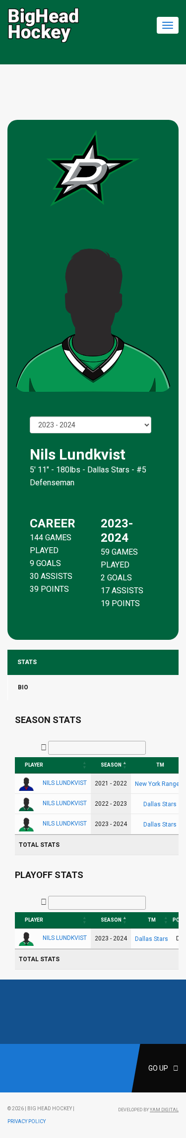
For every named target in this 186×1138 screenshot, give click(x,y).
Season (111, 765)
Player (34, 765)
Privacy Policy (26, 1121)
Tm (152, 920)
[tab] (93, 662)
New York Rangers (160, 783)
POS (178, 920)
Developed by (148, 1109)
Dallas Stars (108, 469)
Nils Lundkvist (65, 782)
